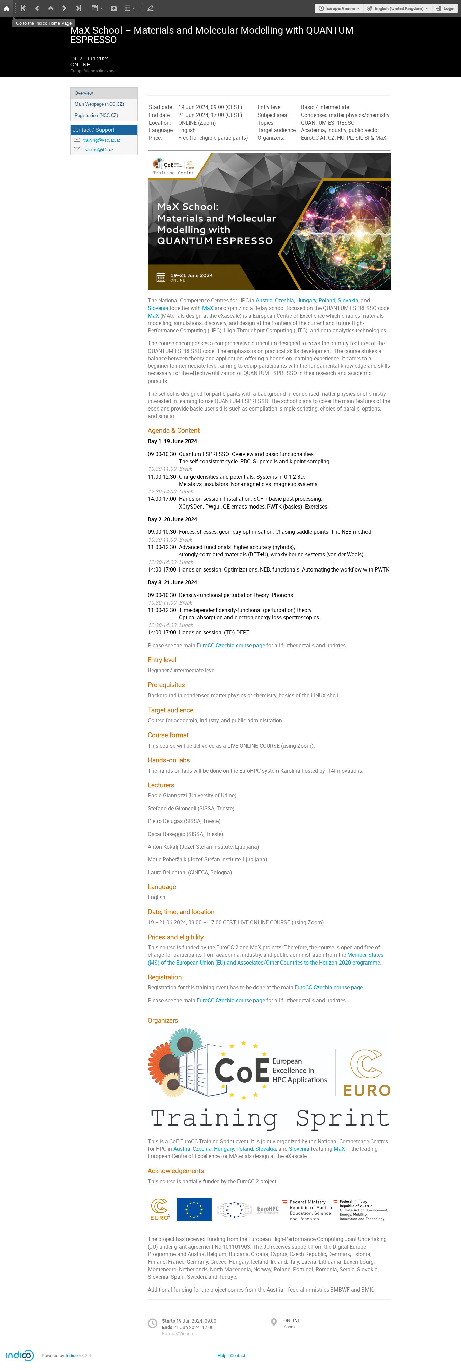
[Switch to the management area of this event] (150, 8)
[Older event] (37, 8)
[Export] (97, 8)
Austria (264, 300)
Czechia (284, 300)
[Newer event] (64, 8)
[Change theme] (130, 8)
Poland (327, 300)
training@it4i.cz (98, 149)
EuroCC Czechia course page (231, 645)
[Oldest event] (24, 8)
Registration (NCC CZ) (96, 115)
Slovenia (158, 308)
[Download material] (114, 8)
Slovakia (348, 300)
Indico (72, 1355)
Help (222, 1355)
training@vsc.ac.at (101, 140)
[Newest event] (77, 8)
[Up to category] (51, 8)
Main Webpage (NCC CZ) (99, 104)
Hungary (306, 300)
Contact (237, 1355)
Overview (84, 93)
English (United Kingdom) (399, 8)
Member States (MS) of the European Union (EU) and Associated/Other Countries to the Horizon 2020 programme (265, 958)
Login (449, 8)
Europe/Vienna (340, 8)
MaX (207, 308)
